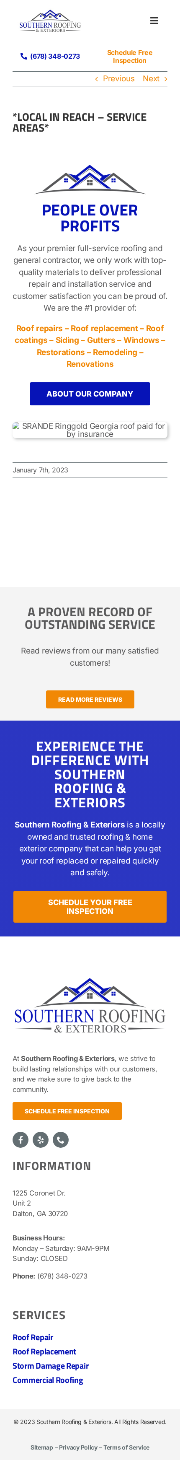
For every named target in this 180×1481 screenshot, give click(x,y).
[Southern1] (50, 12)
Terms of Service (126, 1447)
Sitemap (42, 1447)
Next (151, 78)
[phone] (61, 1140)
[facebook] (20, 1140)
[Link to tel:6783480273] (24, 56)
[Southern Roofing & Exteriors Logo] (90, 975)
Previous (119, 78)
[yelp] (41, 1140)
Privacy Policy (78, 1447)
